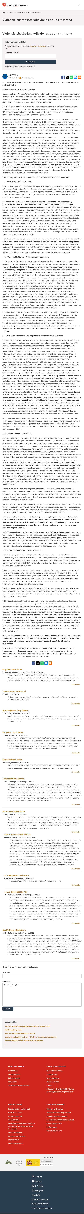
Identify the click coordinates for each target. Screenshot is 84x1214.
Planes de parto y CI (54, 1123)
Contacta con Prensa (55, 1071)
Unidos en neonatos (15, 1143)
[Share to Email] (79, 77)
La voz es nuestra (15, 1116)
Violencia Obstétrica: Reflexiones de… (29, 12)
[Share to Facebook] (63, 77)
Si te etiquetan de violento (16, 875)
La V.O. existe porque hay (15, 892)
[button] (79, 5)
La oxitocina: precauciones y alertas (60, 1120)
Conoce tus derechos (55, 1109)
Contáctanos (13, 1071)
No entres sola (13, 1120)
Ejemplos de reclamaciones (57, 1116)
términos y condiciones (38, 46)
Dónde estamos (14, 1074)
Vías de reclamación (54, 1131)
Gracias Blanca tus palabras (15, 710)
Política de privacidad (40, 1204)
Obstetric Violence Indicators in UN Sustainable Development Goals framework (21, 1126)
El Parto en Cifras (15, 1113)
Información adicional (40, 1199)
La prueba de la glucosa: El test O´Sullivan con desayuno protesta (30, 1037)
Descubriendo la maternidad (19, 1109)
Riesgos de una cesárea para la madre (20, 1033)
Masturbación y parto (13, 1030)
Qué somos (12, 1082)
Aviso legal (36, 1195)
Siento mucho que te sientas (17, 834)
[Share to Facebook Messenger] (75, 77)
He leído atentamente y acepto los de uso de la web (29, 47)
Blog (11, 12)
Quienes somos (14, 1078)
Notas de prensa (53, 1082)
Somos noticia (52, 1074)
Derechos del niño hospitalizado (59, 1113)
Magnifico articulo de (12, 669)
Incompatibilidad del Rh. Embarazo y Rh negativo (24, 1040)
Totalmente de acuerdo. (13, 779)
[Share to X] (67, 77)
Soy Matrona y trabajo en (14, 930)
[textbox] (42, 997)
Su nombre (6, 973)
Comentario (7, 982)
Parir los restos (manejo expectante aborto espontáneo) (27, 1026)
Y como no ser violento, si (14, 691)
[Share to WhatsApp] (71, 77)
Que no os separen (15, 1133)
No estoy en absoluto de (13, 811)
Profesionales (52, 1127)
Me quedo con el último (12, 732)
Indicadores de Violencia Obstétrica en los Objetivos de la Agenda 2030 (60, 1090)
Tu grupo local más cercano (18, 1085)
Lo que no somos (53, 1078)
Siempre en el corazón (16, 1136)
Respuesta (76, 684)
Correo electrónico (12, 52)
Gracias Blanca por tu (12, 759)
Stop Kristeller (13, 1140)
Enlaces (49, 1085)
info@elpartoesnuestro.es (42, 1208)
